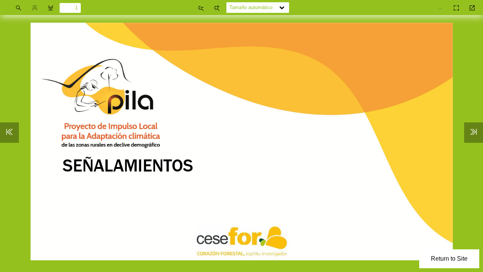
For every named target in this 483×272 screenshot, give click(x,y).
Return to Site (449, 258)
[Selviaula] (441, 5)
